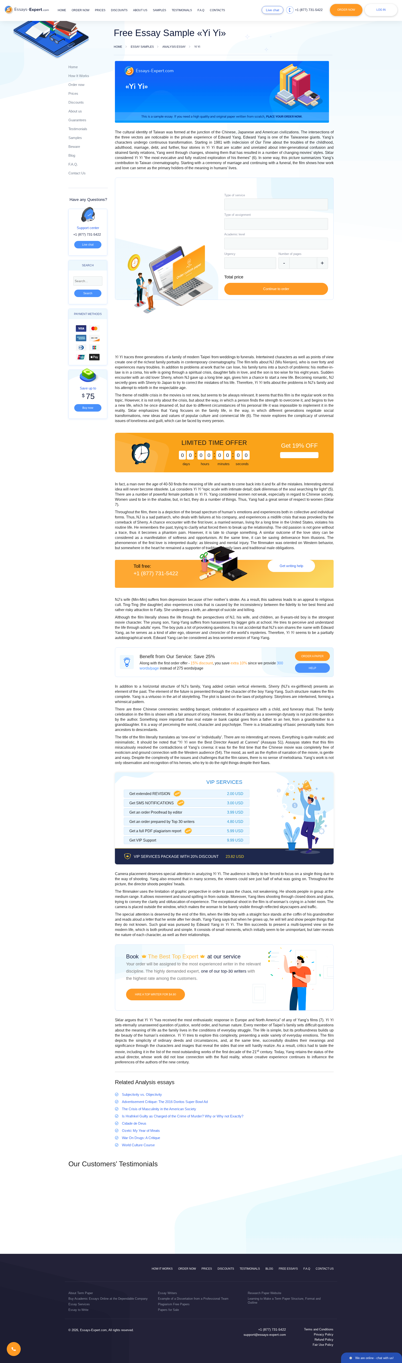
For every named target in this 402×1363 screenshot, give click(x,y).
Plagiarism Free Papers (174, 1304)
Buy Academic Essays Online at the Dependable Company (108, 1298)
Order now (80, 10)
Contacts (217, 10)
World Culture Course (138, 1145)
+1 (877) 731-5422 (309, 10)
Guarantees (77, 120)
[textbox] (276, 204)
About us (140, 10)
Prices (100, 10)
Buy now (87, 407)
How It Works (78, 76)
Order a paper (312, 656)
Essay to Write (78, 1310)
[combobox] (276, 204)
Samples (159, 10)
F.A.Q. (73, 164)
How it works (162, 1268)
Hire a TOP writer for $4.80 (155, 994)
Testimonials (182, 10)
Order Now (346, 9)
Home (62, 10)
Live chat (272, 10)
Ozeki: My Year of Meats (141, 1131)
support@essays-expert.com (265, 1334)
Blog (71, 155)
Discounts (119, 10)
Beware (74, 147)
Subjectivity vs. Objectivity (142, 1094)
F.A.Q (201, 10)
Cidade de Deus (134, 1123)
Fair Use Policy (323, 1344)
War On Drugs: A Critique (141, 1138)
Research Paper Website (264, 1293)
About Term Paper (80, 1293)
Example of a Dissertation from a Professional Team (193, 1298)
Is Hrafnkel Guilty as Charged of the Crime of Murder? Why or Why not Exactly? (182, 1116)
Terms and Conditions (318, 1329)
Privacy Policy (323, 1334)
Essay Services (79, 1304)
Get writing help (291, 566)
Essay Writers (167, 1293)
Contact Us (77, 173)
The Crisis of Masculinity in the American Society (159, 1109)
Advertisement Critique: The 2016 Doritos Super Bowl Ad (165, 1102)
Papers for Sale (168, 1310)
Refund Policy (324, 1339)
